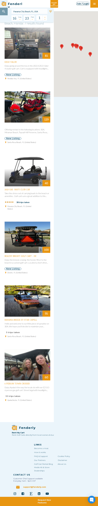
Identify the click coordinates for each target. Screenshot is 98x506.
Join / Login (83, 3)
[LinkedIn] (39, 493)
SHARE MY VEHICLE (54, 3)
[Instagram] (14, 493)
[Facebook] (22, 493)
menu (94, 3)
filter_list (50, 12)
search (4, 11)
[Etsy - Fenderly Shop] (31, 493)
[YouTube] (47, 493)
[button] (61, 46)
